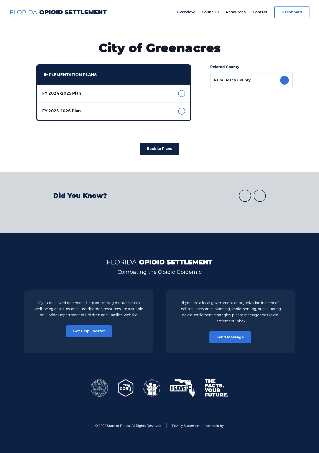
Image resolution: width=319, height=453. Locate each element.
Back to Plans (159, 149)
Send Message (230, 337)
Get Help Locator (89, 331)
